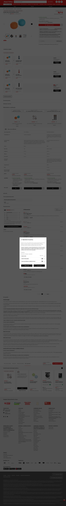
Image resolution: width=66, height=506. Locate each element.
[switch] (42, 258)
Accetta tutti (39, 265)
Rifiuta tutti (27, 265)
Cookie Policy (23, 252)
